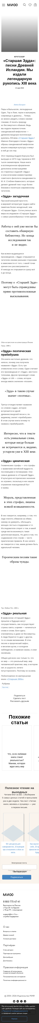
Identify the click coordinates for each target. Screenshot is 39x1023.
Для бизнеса (7, 961)
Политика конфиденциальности (14, 980)
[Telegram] (25, 1001)
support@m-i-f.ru (10, 914)
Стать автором (8, 950)
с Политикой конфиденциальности (15, 1011)
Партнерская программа (11, 953)
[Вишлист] (30, 5)
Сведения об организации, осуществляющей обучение (13, 972)
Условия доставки (9, 939)
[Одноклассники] (21, 1001)
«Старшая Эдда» (26, 138)
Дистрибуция (8, 957)
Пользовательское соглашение (14, 977)
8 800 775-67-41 (11, 901)
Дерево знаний (8, 935)
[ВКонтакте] (18, 1001)
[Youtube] (14, 1001)
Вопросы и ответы (9, 931)
